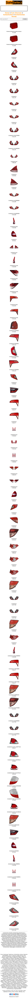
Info (17, 990)
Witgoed (20, 987)
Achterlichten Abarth (7, 932)
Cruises (10, 961)
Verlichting (24, 984)
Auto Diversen (16, 13)
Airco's (10, 955)
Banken (11, 957)
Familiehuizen (16, 962)
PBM (14, 976)
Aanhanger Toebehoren (8, 954)
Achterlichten (8, 15)
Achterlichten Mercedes (11, 940)
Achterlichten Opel (5, 942)
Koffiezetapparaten (14, 971)
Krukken (25, 971)
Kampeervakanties (6, 969)
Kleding (19, 969)
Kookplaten (21, 971)
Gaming (10, 964)
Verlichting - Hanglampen (6, 985)
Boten (13, 959)
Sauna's (23, 977)
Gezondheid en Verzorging (13, 965)
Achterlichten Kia (6, 938)
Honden (2, 967)
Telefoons (9, 981)
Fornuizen (18, 963)
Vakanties (23, 983)
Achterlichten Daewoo (6, 936)
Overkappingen (5, 976)
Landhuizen (10, 972)
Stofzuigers (12, 980)
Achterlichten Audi (6, 934)
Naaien (23, 974)
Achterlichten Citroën (12, 935)
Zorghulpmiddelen (17, 988)
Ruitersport (18, 977)
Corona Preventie (4, 961)
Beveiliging (17, 958)
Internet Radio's (17, 968)
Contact (4, 990)
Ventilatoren (13, 984)
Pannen (10, 976)
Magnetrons (17, 973)
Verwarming (10, 986)
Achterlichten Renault (11, 943)
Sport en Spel (15, 979)
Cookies (16, 991)
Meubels (5, 974)
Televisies (14, 981)
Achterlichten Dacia (21, 935)
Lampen (5, 972)
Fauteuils (22, 962)
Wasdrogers (4, 987)
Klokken (2, 971)
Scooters (11, 978)
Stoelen (7, 980)
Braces (16, 959)
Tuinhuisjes (7, 982)
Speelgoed (9, 979)
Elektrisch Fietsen (8, 962)
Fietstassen (9, 963)
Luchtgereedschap (4, 973)
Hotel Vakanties (20, 967)
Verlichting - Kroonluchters (17, 985)
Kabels (22, 968)
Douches (2, 962)
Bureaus (2, 960)
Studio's (25, 980)
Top (24, 991)
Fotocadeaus (5, 964)
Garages (15, 964)
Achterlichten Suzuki (11, 945)
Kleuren (23, 969)
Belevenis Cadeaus (10, 958)
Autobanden (9, 956)
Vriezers (18, 986)
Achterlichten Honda (10, 937)
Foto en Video (24, 963)
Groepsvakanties (5, 966)
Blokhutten (22, 958)
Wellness (16, 987)
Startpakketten (22, 979)
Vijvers (14, 986)
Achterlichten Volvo (20, 947)
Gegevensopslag (21, 964)
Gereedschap (5, 965)
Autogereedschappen (16, 956)
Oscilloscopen (15, 975)
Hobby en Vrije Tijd (22, 966)
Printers (4, 977)
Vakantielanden (17, 983)
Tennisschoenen (20, 981)
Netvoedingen (8, 975)
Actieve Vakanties (23, 954)
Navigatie (3, 975)
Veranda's (19, 984)
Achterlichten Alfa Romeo (19, 932)
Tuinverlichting (13, 982)
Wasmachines (10, 987)
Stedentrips (3, 980)
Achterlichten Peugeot (15, 942)
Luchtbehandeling (21, 972)
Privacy (10, 991)
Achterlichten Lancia (15, 938)
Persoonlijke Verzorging (21, 976)
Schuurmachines (4, 978)
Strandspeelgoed (19, 980)
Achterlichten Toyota (21, 945)
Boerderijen (4, 959)
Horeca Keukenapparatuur (10, 967)
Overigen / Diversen (22, 975)
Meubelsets (9, 974)
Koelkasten (7, 971)
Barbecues (16, 957)
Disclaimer (8, 990)
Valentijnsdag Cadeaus (6, 984)
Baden (7, 957)
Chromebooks (12, 960)
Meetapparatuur (24, 973)
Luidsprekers (11, 973)
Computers (18, 960)
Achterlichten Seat (21, 943)
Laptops (14, 972)
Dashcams (21, 961)
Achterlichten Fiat (16, 936)
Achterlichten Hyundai (20, 937)
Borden (9, 959)
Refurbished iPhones (11, 977)
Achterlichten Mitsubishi (8, 941)
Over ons (13, 990)
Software (4, 979)
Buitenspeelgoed (21, 959)
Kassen (12, 969)
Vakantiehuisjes (10, 983)
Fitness (13, 963)
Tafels (5, 981)
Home (7, 13)
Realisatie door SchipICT (14, 996)
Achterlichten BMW (15, 934)
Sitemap (20, 991)
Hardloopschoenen (13, 966)
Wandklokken (24, 986)
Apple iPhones (20, 955)
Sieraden (15, 978)
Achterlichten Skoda (6, 944)
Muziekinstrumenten (17, 974)
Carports (7, 960)
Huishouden (10, 968)
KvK (13, 991)
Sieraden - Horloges (22, 978)
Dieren (25, 961)
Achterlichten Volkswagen (9, 947)
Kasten (16, 969)
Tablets (2, 981)
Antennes (14, 955)
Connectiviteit (24, 960)
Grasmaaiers (23, 965)
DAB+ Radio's (15, 961)
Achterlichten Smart (15, 944)
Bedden (20, 957)
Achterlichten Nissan (20, 941)
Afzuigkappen (5, 955)
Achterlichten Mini (21, 940)
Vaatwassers (19, 982)
